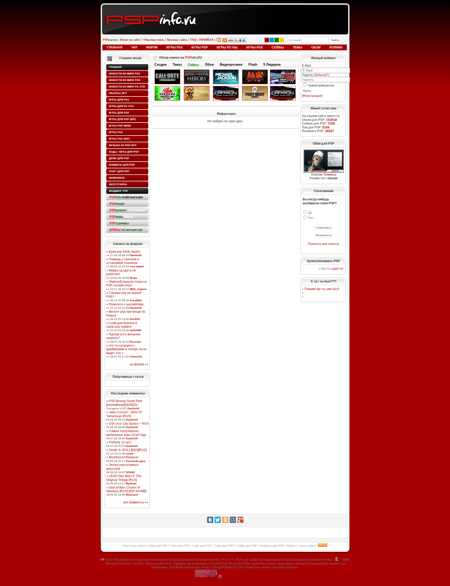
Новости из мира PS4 (124, 73)
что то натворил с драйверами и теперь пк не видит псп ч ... (126, 349)
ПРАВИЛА (206, 39)
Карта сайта (307, 545)
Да (310, 212)
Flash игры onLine (134, 545)
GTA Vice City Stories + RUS (129, 423)
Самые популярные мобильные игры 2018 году (126, 432)
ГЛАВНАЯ (114, 47)
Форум (291, 545)
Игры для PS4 (119, 99)
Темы (177, 64)
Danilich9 (136, 255)
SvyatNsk (136, 300)
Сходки (160, 64)
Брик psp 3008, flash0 (124, 252)
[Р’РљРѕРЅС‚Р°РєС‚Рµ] (210, 520)
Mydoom (131, 483)
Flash (252, 64)
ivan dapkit (137, 266)
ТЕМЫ (297, 47)
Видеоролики (231, 64)
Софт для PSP (119, 171)
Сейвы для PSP (246, 545)
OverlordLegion (136, 461)
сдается (337, 268)
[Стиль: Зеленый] (276, 40)
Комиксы (330, 174)
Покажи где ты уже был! (321, 289)
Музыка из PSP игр (122, 145)
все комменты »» (135, 502)
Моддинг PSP (118, 190)
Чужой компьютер (320, 85)
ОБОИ (316, 47)
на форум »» (139, 364)
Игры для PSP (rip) (122, 119)
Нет (311, 218)
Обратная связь (153, 39)
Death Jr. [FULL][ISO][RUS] (128, 450)
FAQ (193, 39)
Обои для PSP (179, 545)
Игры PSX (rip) (119, 138)
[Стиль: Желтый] (281, 40)
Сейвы (193, 65)
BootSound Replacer (124, 457)
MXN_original (138, 289)
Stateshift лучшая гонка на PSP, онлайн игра (126, 283)
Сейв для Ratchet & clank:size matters (121, 325)
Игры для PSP (119, 112)
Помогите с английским (126, 304)
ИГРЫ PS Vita (227, 47)
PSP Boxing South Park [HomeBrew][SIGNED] (124, 402)
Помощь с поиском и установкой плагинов (122, 261)
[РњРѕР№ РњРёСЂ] (233, 520)
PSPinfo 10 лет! (120, 442)
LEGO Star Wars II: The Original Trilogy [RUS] (123, 478)
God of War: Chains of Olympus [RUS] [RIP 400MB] (126, 489)
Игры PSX (116, 132)
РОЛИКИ (335, 47)
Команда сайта (177, 39)
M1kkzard (132, 494)
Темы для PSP (223, 545)
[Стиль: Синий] (272, 40)
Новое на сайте (130, 39)
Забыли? (321, 75)
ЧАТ (134, 47)
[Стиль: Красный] (267, 40)
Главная (115, 67)
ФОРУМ (152, 47)
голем (129, 453)
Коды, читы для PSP (124, 151)
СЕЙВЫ (278, 47)
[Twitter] (218, 520)
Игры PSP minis (120, 125)
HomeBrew (116, 177)
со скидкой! (127, 210)
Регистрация (312, 96)
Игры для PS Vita (121, 106)
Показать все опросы (323, 244)
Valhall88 (135, 330)
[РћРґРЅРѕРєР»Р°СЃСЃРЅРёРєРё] (225, 520)
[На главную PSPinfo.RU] (225, 8)
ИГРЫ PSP (199, 47)
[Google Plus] (240, 520)
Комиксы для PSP (122, 164)
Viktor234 (136, 356)
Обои (209, 64)
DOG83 (130, 472)
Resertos (135, 341)
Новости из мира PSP (124, 80)
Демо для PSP (119, 158)
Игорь (133, 277)
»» (107, 255)
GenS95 (135, 319)
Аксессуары (118, 184)
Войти (307, 90)
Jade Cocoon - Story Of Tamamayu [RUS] (124, 414)
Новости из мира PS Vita (127, 86)
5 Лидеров (272, 64)
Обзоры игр (118, 93)
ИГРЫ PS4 (174, 47)
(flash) (121, 217)
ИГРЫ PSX (254, 47)
